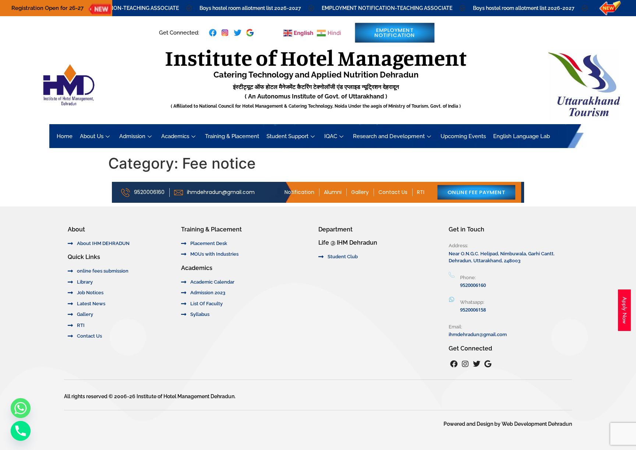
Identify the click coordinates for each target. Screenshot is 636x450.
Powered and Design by (473, 424)
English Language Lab (521, 136)
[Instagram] (465, 364)
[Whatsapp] (21, 408)
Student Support (287, 136)
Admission (132, 136)
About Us (91, 136)
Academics (175, 136)
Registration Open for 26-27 (47, 8)
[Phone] (21, 431)
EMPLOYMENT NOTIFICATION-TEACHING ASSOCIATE (377, 8)
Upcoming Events (463, 136)
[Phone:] (452, 275)
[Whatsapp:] (452, 299)
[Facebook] (454, 364)
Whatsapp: (472, 302)
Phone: (468, 277)
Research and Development (389, 136)
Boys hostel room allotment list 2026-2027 (241, 8)
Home (65, 136)
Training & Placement (232, 136)
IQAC (330, 136)
